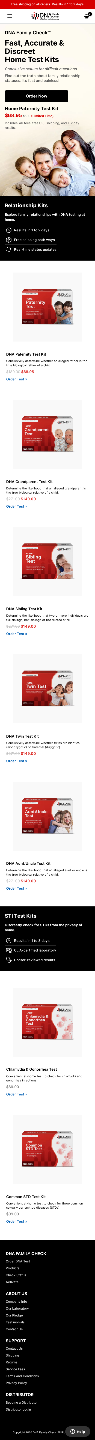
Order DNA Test (18, 1261)
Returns (12, 1362)
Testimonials (15, 1322)
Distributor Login (18, 1409)
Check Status (16, 1275)
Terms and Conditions (22, 1376)
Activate (12, 1282)
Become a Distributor (22, 1402)
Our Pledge (14, 1315)
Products (13, 1268)
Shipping (12, 1355)
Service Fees (15, 1369)
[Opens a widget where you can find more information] (77, 1432)
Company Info (16, 1301)
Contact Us (14, 1329)
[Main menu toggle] (10, 16)
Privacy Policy (16, 1383)
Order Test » (16, 379)
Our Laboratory (17, 1308)
